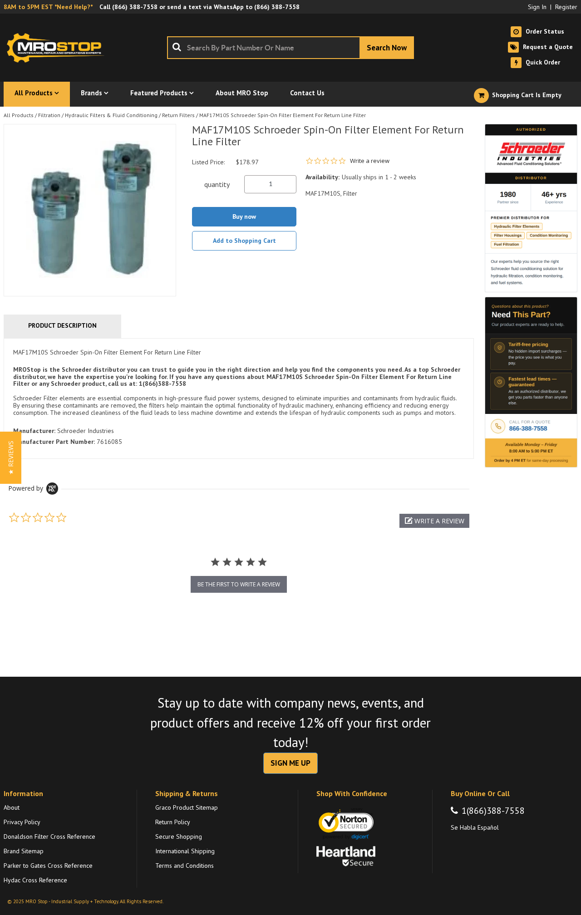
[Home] (58, 47)
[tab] (239, 398)
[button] (434, 521)
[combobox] (290, 47)
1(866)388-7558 (493, 811)
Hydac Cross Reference (35, 880)
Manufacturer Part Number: (54, 442)
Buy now (244, 216)
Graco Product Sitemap (186, 807)
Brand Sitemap (24, 851)
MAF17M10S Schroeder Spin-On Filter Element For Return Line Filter (282, 115)
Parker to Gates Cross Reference (48, 865)
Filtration (49, 115)
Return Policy (172, 822)
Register (566, 6)
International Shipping (185, 851)
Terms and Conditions (184, 865)
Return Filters (178, 115)
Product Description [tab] (62, 325)
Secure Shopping (178, 836)
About (12, 807)
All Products (19, 115)
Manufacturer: (34, 431)
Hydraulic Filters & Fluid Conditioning (111, 115)
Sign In (537, 6)
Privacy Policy (22, 822)
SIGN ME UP (290, 763)
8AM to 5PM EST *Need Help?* (48, 6)
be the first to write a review (238, 584)
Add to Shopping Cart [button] (244, 240)
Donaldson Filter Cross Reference (49, 836)
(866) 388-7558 (135, 6)
